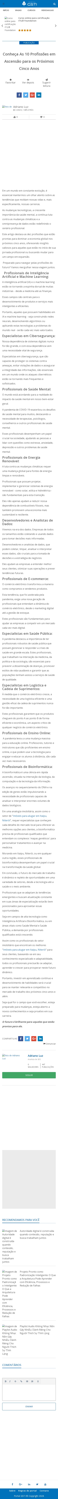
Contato (44, 1490)
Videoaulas (47, 10)
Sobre (12, 1490)
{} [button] (38, 1381)
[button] (5, 1381)
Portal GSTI (29, 3)
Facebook (19, 95)
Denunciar (50, 1043)
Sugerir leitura (46, 84)
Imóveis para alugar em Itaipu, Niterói (24, 949)
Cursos (31, 10)
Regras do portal (27, 1490)
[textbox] (29, 1391)
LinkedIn (38, 95)
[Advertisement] (29, 154)
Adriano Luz (20, 106)
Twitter (25, 95)
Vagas (18, 10)
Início (6, 10)
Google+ (32, 95)
